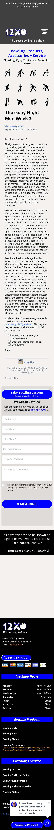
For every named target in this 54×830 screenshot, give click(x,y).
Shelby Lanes (30, 6)
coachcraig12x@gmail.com (19, 324)
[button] (44, 32)
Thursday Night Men (14, 126)
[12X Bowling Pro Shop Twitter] (3, 650)
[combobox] (27, 459)
